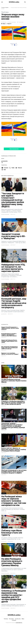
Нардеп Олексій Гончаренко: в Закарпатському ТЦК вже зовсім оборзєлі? (10, 328)
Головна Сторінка (4, 7)
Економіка (11, 618)
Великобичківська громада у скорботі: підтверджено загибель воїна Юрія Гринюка (9, 334)
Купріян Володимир (5, 214)
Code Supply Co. (19, 622)
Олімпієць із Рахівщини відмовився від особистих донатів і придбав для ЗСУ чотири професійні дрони (13, 403)
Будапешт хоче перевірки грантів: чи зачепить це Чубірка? (9, 353)
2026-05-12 (3, 355)
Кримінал (4, 493)
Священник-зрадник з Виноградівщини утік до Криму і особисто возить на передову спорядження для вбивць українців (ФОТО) (13, 426)
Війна (3, 555)
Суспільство (23, 219)
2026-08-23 (3, 405)
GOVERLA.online (14, 2)
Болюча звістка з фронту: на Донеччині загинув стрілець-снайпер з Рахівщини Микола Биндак (13, 449)
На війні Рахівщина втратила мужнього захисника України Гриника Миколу (13, 381)
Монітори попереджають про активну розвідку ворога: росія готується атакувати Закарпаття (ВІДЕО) (14, 471)
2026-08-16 (3, 474)
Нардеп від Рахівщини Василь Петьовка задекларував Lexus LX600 (9, 341)
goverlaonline (4, 161)
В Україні (14, 620)
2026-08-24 (3, 383)
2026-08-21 (3, 430)
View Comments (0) (14, 148)
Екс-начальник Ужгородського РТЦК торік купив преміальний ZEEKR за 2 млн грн (9, 347)
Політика (4, 12)
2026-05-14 (3, 343)
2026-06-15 (3, 337)
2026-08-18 (3, 452)
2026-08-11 (3, 330)
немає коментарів (12, 22)
